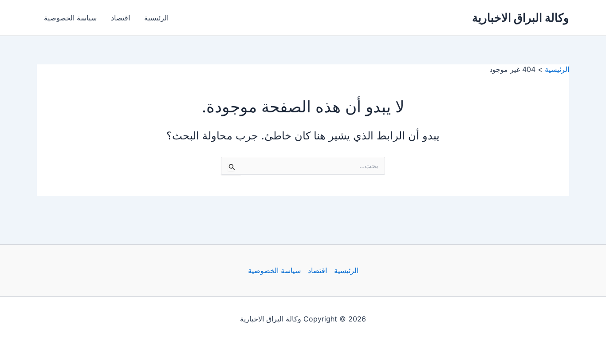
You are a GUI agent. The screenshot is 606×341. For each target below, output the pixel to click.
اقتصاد (120, 17)
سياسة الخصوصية (70, 17)
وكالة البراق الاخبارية (520, 17)
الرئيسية (156, 17)
